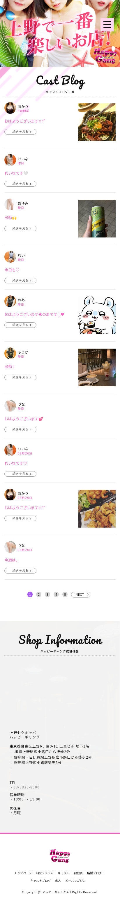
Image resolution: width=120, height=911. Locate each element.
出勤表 (78, 873)
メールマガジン (75, 880)
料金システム (45, 873)
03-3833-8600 (26, 787)
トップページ (23, 873)
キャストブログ (40, 880)
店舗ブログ (94, 873)
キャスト (64, 873)
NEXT (80, 594)
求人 (58, 880)
